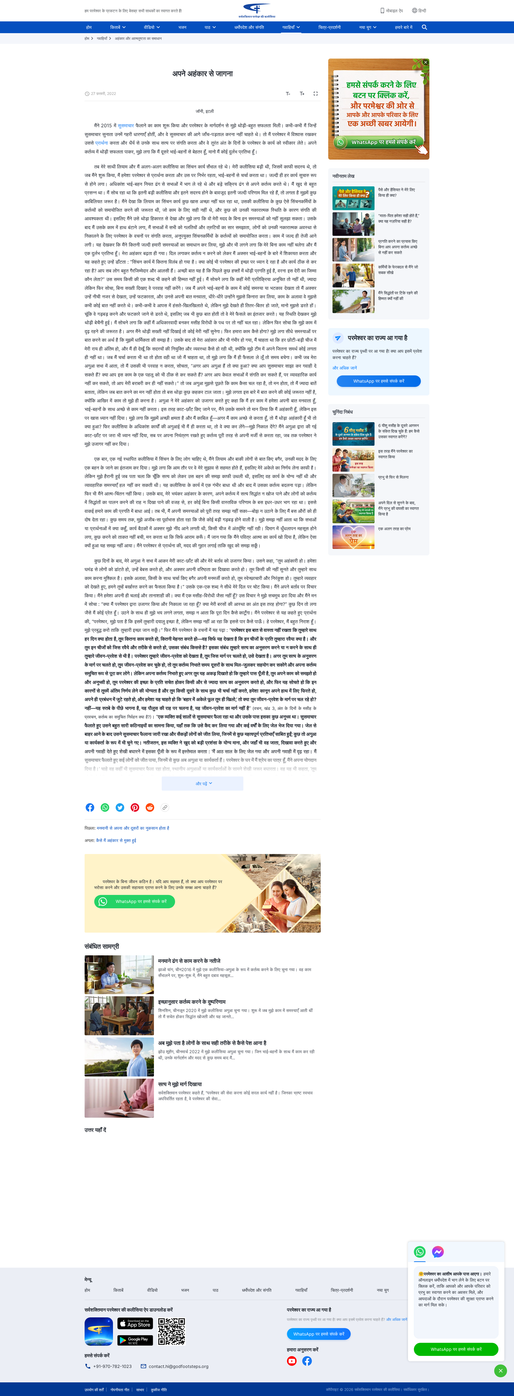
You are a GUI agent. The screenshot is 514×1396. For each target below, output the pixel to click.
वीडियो (149, 27)
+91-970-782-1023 (112, 1366)
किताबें (115, 27)
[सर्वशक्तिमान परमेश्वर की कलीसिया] (257, 10)
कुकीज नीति (159, 1389)
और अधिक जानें (344, 368)
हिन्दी (422, 10)
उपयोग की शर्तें (94, 1389)
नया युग (365, 27)
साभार (140, 1389)
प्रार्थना (101, 143)
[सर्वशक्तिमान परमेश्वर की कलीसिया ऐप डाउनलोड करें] (99, 1331)
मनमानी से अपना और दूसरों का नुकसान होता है (133, 828)
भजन (182, 27)
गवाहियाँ (288, 27)
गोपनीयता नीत (120, 1389)
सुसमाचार (126, 125)
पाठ (207, 27)
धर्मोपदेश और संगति (249, 27)
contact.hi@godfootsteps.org (179, 1366)
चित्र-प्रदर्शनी (330, 27)
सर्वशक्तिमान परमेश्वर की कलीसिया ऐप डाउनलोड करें (129, 1310)
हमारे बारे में (403, 27)
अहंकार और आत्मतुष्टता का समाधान (138, 38)
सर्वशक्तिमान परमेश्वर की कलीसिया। (378, 1389)
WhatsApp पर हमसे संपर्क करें (378, 381)
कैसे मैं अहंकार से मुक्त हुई (116, 840)
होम (89, 27)
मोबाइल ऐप (394, 10)
